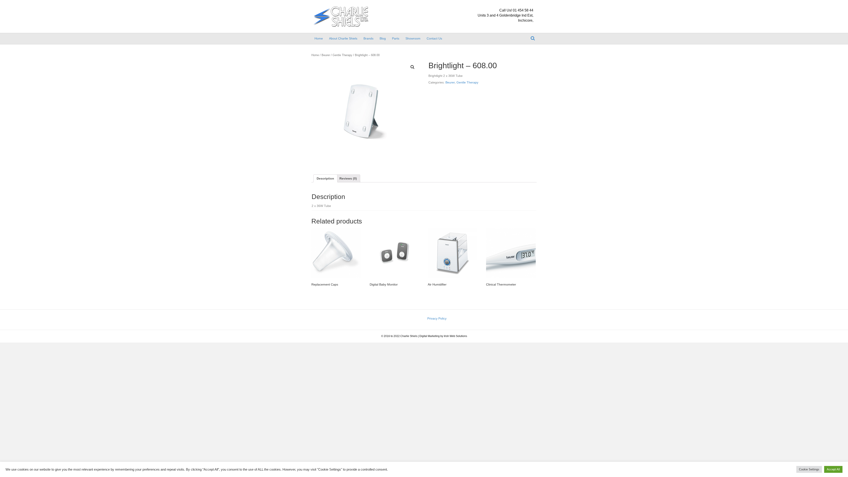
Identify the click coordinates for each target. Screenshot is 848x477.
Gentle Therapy (342, 55)
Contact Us (434, 38)
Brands (368, 38)
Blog (383, 38)
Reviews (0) (348, 178)
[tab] (325, 178)
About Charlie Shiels (343, 38)
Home (318, 38)
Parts (395, 38)
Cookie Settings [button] (809, 469)
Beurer (326, 55)
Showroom (412, 38)
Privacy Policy (437, 318)
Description (325, 178)
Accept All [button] (833, 469)
